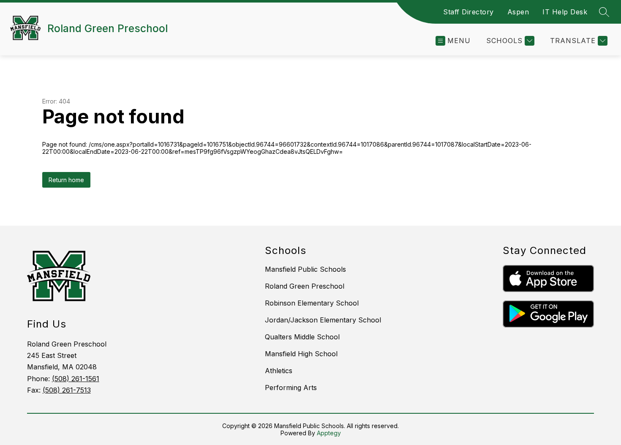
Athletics (278, 370)
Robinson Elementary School (312, 303)
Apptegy (329, 433)
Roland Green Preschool (304, 286)
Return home (66, 179)
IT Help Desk (564, 12)
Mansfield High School (301, 353)
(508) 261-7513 (67, 390)
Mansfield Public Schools (305, 269)
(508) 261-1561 (75, 378)
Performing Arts (291, 387)
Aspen (518, 12)
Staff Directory (468, 12)
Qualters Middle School (302, 337)
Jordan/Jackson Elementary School (323, 320)
